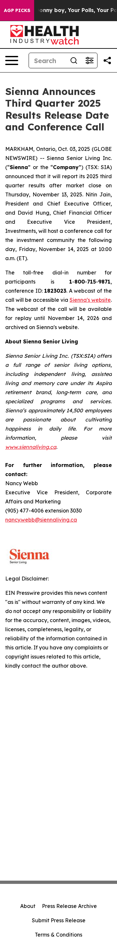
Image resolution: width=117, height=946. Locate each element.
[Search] (74, 60)
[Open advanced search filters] (89, 60)
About (27, 906)
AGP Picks (17, 10)
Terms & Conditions (58, 934)
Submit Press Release (58, 920)
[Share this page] (107, 60)
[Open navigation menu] (11, 60)
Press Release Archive (69, 906)
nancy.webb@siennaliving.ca (41, 519)
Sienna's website (90, 300)
